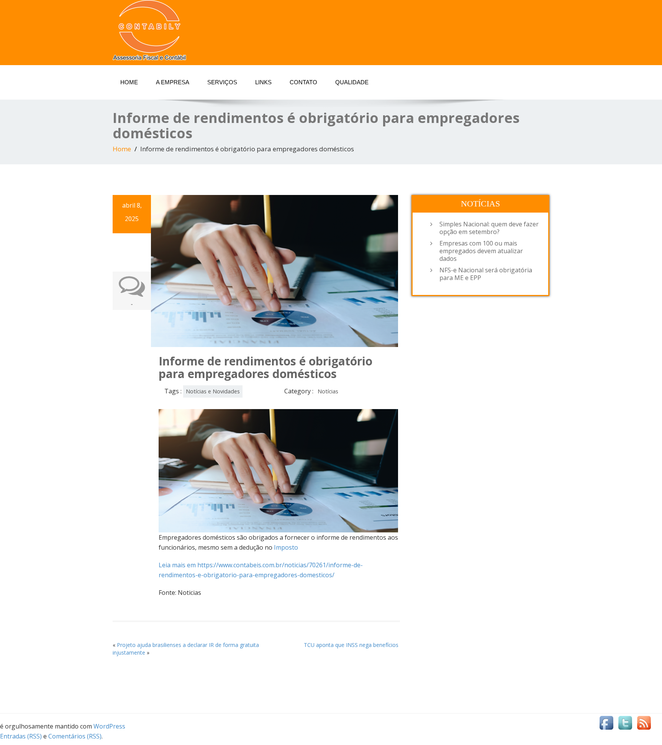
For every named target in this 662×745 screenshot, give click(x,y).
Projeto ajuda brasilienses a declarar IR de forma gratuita (188, 644)
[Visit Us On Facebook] (606, 724)
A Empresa (172, 82)
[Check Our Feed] (643, 724)
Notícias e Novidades (213, 391)
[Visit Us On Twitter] (625, 724)
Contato (303, 82)
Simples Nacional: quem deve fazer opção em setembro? (489, 228)
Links (263, 82)
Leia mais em (178, 565)
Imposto (286, 547)
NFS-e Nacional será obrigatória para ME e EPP (485, 274)
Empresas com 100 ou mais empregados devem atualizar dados (481, 250)
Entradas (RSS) (21, 736)
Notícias (328, 391)
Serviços (222, 82)
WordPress (109, 726)
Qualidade (352, 82)
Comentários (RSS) (75, 736)
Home (129, 82)
